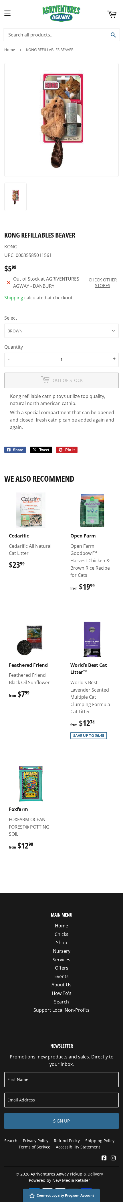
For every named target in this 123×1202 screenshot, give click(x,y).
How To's (62, 993)
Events (61, 976)
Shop (61, 942)
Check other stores (103, 282)
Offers (61, 968)
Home (9, 49)
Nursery (61, 951)
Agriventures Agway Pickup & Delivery (67, 1174)
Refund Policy (67, 1140)
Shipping (13, 298)
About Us (61, 985)
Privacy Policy (35, 1140)
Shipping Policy (99, 1140)
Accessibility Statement (78, 1147)
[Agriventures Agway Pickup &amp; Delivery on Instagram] (113, 1158)
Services (61, 959)
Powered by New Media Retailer (59, 1180)
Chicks (61, 934)
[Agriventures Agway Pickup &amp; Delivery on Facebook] (104, 1158)
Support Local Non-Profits (61, 1010)
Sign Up (61, 1121)
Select (10, 318)
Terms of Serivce (34, 1147)
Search (61, 1002)
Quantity (13, 347)
